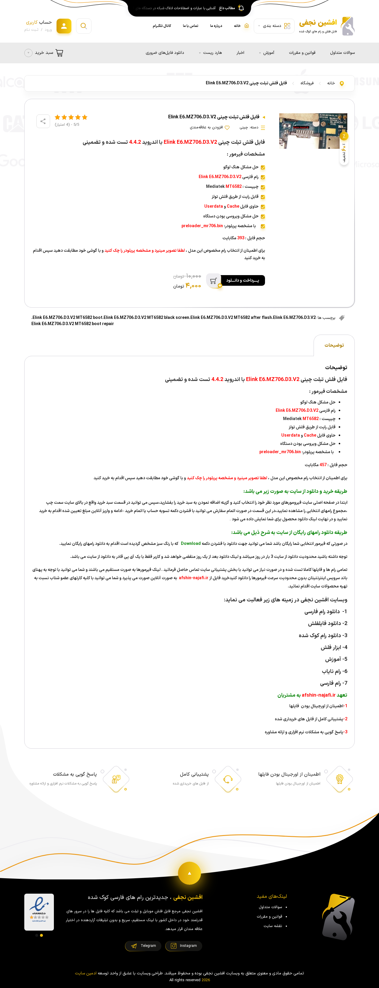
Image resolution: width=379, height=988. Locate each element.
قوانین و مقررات (302, 53)
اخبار (240, 53)
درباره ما (216, 26)
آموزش (268, 53)
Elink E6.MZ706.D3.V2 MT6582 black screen (146, 318)
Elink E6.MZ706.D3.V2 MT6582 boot (67, 318)
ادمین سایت (86, 973)
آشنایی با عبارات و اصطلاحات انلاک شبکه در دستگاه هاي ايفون (173, 8)
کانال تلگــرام (162, 26)
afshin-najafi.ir (193, 578)
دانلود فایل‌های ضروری (165, 53)
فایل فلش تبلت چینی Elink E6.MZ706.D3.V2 (246, 83)
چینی (244, 127)
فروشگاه (307, 83)
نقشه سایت (273, 926)
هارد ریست (212, 53)
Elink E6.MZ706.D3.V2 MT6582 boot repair (72, 324)
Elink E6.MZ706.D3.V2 (294, 318)
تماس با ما (190, 26)
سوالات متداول (342, 53)
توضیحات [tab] (334, 345)
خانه (331, 83)
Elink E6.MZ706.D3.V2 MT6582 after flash (231, 318)
